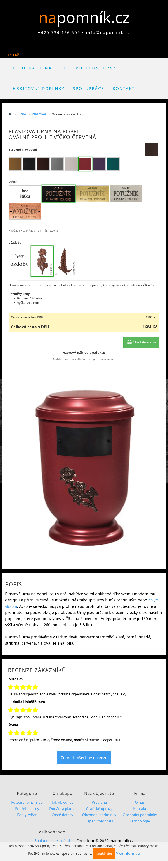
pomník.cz (93, 17)
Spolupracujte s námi (52, 840)
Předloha (99, 802)
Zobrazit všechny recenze (84, 757)
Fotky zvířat (27, 814)
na (49, 17)
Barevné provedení (23, 149)
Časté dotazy (62, 814)
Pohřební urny (96, 68)
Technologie (140, 821)
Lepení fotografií (99, 821)
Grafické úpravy (99, 808)
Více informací (128, 853)
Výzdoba (15, 242)
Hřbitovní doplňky (39, 88)
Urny (22, 114)
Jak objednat (62, 802)
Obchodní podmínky (99, 814)
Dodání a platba (62, 808)
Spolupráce (88, 88)
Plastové (39, 114)
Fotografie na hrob (40, 68)
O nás (140, 802)
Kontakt (124, 88)
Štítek (13, 182)
